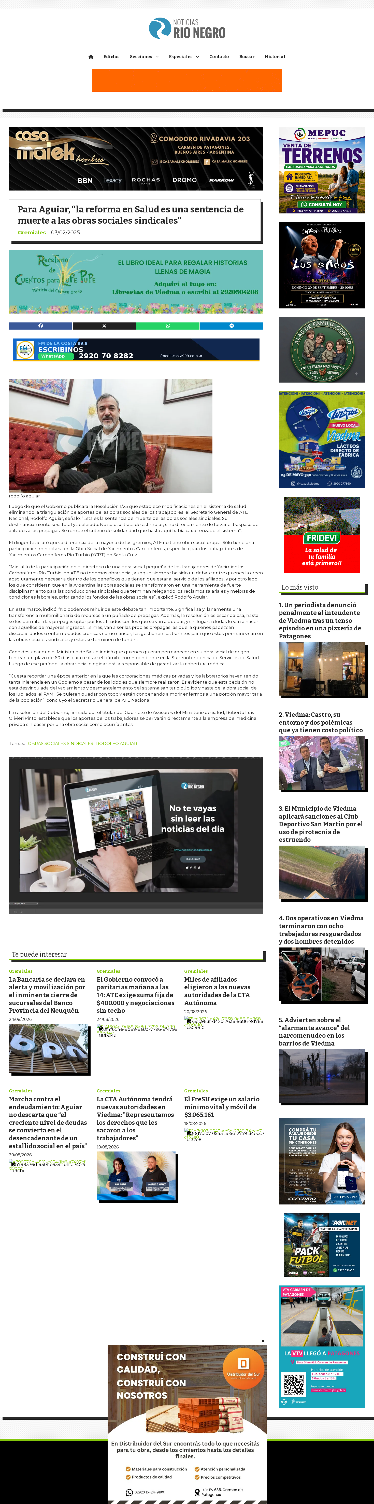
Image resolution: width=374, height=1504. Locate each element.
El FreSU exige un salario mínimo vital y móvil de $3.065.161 (222, 1106)
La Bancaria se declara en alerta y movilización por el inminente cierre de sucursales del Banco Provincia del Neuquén (47, 995)
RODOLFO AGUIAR (116, 743)
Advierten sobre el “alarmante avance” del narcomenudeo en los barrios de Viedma (314, 1031)
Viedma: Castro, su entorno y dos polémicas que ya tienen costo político (321, 722)
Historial (275, 56)
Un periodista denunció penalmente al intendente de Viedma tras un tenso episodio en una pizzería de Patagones (320, 620)
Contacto (219, 56)
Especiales (181, 56)
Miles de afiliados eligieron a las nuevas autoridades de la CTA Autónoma (217, 991)
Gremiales (32, 232)
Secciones (141, 56)
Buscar (247, 56)
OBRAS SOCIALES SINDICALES (60, 743)
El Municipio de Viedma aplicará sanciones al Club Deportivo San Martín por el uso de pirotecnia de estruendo (321, 824)
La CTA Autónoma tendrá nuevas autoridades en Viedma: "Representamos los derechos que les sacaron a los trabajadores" (135, 1118)
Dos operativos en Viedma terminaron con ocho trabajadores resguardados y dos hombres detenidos (321, 929)
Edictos (112, 56)
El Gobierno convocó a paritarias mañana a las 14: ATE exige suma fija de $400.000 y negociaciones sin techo (136, 995)
